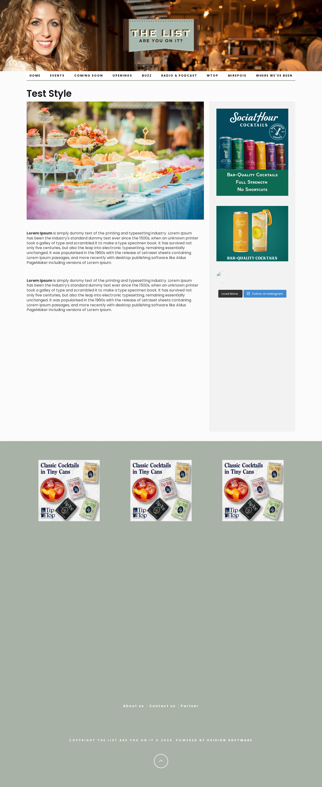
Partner (190, 706)
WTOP (212, 76)
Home (35, 76)
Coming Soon (88, 76)
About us (133, 706)
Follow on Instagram (267, 293)
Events (57, 76)
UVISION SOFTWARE (230, 740)
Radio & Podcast (179, 76)
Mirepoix (237, 76)
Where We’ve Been (274, 76)
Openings (122, 76)
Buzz (147, 76)
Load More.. (230, 293)
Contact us (162, 706)
